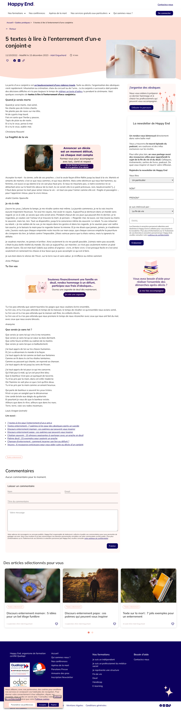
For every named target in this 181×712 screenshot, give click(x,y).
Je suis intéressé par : (139, 207)
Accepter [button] (42, 705)
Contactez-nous (165, 4)
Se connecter (164, 13)
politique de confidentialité (158, 235)
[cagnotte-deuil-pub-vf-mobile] (63, 303)
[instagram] (164, 706)
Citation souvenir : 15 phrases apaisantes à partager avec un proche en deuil (45, 435)
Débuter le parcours (141, 107)
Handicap (97, 682)
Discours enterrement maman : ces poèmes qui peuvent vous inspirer (41, 429)
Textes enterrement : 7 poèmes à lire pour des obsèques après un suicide (43, 425)
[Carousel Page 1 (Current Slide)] (89, 632)
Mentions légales (75, 705)
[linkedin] (167, 706)
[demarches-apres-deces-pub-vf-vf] (151, 295)
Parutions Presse (59, 669)
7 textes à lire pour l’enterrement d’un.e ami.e (29, 422)
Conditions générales (96, 705)
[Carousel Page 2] (92, 632)
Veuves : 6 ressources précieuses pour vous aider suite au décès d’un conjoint (45, 444)
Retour (12, 29)
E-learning (97, 686)
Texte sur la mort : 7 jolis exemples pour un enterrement (148, 614)
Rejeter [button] (54, 705)
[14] (63, 174)
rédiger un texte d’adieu (70, 91)
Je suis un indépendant (103, 659)
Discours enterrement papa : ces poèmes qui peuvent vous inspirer (40, 432)
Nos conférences (37, 13)
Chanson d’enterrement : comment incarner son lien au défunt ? (38, 441)
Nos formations (15, 13)
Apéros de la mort (58, 13)
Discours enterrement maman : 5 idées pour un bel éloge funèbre (31, 614)
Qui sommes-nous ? (123, 13)
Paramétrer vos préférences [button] (22, 705)
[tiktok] (169, 706)
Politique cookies (42, 699)
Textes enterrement (14, 457)
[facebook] (161, 706)
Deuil (95, 678)
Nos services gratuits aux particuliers (89, 13)
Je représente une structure (105, 670)
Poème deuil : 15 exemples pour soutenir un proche (32, 438)
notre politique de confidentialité (96, 538)
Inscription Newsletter (62, 677)
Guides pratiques (22, 22)
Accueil (10, 22)
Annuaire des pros (60, 673)
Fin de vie (97, 674)
